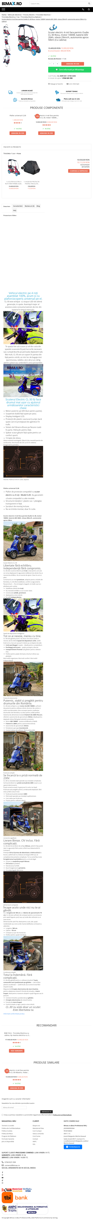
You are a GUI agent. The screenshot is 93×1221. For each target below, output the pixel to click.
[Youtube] (2, 1178)
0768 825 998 (10, 1162)
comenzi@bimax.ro (12, 1165)
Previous (6, 25)
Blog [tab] (38, 206)
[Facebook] (2, 1172)
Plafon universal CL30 (18, 115)
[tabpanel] (28, 40)
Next (6, 66)
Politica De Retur (7, 1134)
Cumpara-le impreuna (79, 171)
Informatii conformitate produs (13, 1014)
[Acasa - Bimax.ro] (13, 3)
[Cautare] (89, 3)
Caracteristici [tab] (18, 206)
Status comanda (38, 1134)
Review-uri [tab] (29, 206)
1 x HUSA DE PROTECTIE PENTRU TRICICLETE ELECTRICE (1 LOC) (31, 183)
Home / (5, 15)
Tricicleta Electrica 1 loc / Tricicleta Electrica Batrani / (22, 17)
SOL (34, 1144)
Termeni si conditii (8, 1126)
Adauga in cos (72, 64)
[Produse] (4, 10)
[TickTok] (2, 1180)
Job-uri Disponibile (8, 1141)
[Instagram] (2, 1183)
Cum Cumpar (37, 1131)
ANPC (35, 1141)
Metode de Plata (38, 1128)
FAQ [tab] (14, 210)
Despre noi (36, 1126)
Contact (35, 1139)
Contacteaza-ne (74, 1147)
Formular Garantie (8, 1139)
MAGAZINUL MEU (9, 1121)
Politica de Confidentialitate (62, 1115)
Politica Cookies (7, 1131)
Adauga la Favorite (56, 84)
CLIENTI (36, 1121)
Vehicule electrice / (15, 15)
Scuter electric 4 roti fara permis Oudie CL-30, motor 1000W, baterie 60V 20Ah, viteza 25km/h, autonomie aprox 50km (46, 116)
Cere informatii (73, 84)
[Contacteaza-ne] (83, 9)
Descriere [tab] (6, 206)
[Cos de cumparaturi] (88, 9)
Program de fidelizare (9, 1136)
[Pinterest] (2, 1175)
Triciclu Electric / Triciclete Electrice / (37, 15)
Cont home (36, 1136)
